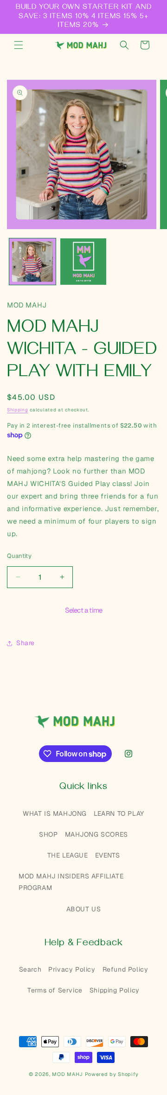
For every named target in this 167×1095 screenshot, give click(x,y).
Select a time (84, 610)
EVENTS (107, 855)
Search (30, 969)
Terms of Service (55, 990)
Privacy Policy (71, 969)
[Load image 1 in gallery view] (32, 261)
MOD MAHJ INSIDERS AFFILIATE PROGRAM (71, 882)
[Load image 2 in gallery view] (83, 261)
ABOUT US (83, 909)
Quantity (19, 556)
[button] (18, 45)
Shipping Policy (115, 990)
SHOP (48, 834)
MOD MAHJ (67, 1074)
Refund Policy (125, 969)
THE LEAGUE (67, 855)
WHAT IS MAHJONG (55, 813)
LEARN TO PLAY (119, 813)
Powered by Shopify (112, 1074)
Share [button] (25, 643)
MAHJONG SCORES (96, 834)
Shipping (17, 410)
